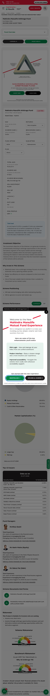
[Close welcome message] (46, 312)
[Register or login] (15, 378)
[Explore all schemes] (35, 378)
